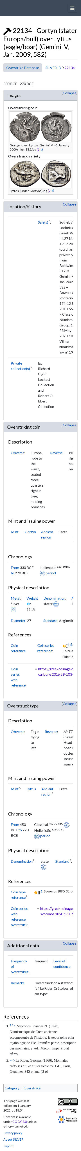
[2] (50, 191)
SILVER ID (53, 67)
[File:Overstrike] (7, 30)
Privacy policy (12, 1133)
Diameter (18, 620)
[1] (38, 149)
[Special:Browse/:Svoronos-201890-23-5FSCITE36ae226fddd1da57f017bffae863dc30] (15, 1025)
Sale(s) (43, 222)
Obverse (17, 453)
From (15, 567)
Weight (32, 598)
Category (12, 1088)
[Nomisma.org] (42, 573)
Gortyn (30, 531)
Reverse (56, 453)
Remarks (18, 983)
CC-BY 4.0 (19, 1121)
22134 (70, 67)
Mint (14, 531)
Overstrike (32, 1088)
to (12, 573)
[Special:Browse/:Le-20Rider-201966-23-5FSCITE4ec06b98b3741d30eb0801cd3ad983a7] (13, 1060)
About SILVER (13, 1139)
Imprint (8, 1146)
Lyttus (31, 789)
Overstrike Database (22, 67)
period (51, 573)
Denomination (54, 598)
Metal (15, 598)
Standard (50, 620)
